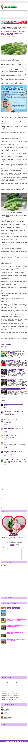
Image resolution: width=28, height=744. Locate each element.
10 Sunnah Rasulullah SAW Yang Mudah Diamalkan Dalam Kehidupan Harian (15, 370)
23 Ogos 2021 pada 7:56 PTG (16, 411)
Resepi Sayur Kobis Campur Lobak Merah (10, 697)
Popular (3, 608)
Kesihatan (3, 27)
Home (2, 25)
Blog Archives (16, 608)
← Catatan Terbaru (5, 397)
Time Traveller (6, 709)
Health (16, 25)
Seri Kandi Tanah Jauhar (9, 419)
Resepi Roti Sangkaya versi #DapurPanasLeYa (11, 687)
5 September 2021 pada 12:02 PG (15, 442)
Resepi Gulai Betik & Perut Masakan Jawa (10, 689)
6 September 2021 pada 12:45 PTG (17, 459)
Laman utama (14, 397)
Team (9, 608)
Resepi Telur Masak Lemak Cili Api (9, 680)
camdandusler (7, 404)
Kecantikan (20, 25)
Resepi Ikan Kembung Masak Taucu (9, 691)
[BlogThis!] (3, 346)
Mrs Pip (4, 715)
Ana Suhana (6, 459)
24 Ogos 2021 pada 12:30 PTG (16, 428)
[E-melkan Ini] (1, 346)
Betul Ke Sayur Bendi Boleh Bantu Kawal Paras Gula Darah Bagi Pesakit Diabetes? (13, 33)
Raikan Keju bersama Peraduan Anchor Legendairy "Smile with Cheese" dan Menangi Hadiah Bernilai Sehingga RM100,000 (16, 619)
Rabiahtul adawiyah (7, 717)
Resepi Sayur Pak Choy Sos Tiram (9, 699)
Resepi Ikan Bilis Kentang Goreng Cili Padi (10, 695)
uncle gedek (7, 428)
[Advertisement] (14, 581)
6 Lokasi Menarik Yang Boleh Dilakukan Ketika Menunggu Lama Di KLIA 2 (16, 626)
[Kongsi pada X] (4, 346)
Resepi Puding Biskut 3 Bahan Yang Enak (10, 682)
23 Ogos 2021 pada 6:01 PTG (17, 404)
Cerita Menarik (11, 25)
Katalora (6, 442)
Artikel (6, 25)
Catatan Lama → (23, 397)
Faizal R (5, 712)
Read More (21, 357)
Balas (5, 407)
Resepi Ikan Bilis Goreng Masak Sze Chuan (11, 693)
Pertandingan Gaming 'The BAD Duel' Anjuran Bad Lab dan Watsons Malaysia (16, 361)
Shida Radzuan (7, 451)
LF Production (23, 741)
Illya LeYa (4, 36)
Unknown (6, 435)
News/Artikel (9, 27)
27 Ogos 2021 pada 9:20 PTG (15, 435)
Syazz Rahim (7, 411)
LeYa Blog (12, 741)
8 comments (19, 36)
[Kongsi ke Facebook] (5, 346)
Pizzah (4, 706)
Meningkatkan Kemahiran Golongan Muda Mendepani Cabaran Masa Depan (16, 389)
